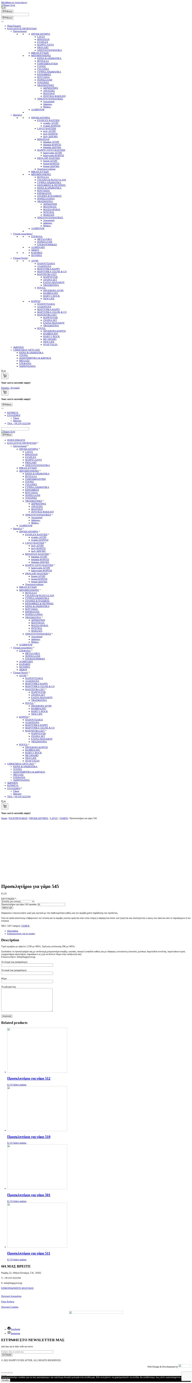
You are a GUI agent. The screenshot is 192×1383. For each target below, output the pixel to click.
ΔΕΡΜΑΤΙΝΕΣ (50, 88)
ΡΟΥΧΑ (41, 288)
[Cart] (4, 376)
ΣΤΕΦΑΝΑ (37, 236)
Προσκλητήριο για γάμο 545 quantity (19, 904)
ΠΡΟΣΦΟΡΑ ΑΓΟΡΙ (53, 290)
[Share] (5, 1372)
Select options (19, 1084)
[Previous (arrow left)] (2, 1375)
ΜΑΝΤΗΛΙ (49, 93)
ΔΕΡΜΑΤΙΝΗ (50, 204)
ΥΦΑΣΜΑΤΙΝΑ (51, 285)
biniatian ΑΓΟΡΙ (51, 142)
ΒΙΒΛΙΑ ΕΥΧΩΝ (40, 53)
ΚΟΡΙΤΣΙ (35, 301)
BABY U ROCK (51, 296)
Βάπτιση (17, 420)
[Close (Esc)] (2, 1372)
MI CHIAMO (50, 339)
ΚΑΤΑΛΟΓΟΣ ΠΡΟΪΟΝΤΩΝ (22, 28)
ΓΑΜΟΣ (64, 818)
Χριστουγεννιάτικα (46, 169)
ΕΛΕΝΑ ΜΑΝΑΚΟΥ (54, 282)
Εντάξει (5, 1380)
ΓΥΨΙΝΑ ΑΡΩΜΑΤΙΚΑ (49, 72)
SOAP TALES (50, 344)
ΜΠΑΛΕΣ (24, 360)
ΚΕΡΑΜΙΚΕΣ (44, 74)
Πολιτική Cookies (9, 1307)
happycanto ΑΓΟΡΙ (52, 153)
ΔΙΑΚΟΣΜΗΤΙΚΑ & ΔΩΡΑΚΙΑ (35, 358)
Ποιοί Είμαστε (14, 26)
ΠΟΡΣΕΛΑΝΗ (44, 80)
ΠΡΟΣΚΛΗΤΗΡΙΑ (40, 34)
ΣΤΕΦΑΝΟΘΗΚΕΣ (47, 244)
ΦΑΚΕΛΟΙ (48, 215)
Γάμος (16, 418)
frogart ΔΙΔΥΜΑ (51, 166)
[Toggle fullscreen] (8, 1372)
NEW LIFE (48, 298)
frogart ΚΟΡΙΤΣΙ (51, 163)
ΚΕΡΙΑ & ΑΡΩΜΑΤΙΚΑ (49, 58)
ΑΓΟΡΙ (34, 261)
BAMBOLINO (50, 293)
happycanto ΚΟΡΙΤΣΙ (53, 155)
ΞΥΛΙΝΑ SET (50, 320)
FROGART (43, 47)
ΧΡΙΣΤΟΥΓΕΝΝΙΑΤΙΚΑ (49, 50)
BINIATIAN (43, 39)
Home (4, 818)
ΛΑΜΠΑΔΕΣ (38, 247)
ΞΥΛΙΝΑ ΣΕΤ (50, 279)
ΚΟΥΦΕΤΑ (12, 412)
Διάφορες (47, 104)
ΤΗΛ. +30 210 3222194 (18, 423)
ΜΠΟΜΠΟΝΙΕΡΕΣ (41, 55)
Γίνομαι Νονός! (20, 258)
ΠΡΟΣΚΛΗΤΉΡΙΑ (38, 818)
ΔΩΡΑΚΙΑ (18, 347)
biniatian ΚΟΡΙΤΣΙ (52, 144)
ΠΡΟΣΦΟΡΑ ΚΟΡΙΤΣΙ (54, 331)
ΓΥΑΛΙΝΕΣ (43, 69)
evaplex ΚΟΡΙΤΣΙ (51, 126)
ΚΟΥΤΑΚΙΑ (43, 77)
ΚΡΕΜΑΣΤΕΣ (44, 193)
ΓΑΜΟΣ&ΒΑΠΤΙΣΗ (47, 63)
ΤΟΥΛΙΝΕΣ (43, 82)
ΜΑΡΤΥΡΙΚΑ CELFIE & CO (52, 271)
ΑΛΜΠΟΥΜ (37, 109)
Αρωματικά (48, 101)
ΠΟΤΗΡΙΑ (36, 255)
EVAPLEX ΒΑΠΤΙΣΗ (48, 120)
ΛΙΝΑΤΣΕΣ (49, 90)
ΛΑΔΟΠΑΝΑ (44, 266)
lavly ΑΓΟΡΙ (49, 131)
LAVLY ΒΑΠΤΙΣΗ (46, 128)
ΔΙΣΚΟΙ (35, 250)
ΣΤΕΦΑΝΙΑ (25, 363)
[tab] (99, 931)
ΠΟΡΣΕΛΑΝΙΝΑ (46, 198)
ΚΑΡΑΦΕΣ (36, 252)
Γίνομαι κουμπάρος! (23, 234)
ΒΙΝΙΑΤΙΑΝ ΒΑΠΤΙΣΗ (37, 554)
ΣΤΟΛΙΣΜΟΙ (13, 415)
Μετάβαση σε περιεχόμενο (14, 2)
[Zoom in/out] (11, 1372)
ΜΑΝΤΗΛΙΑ (50, 207)
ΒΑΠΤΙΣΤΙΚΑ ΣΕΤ (47, 274)
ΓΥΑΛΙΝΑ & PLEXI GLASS (51, 180)
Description (12, 931)
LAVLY (41, 36)
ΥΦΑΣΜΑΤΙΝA (45, 201)
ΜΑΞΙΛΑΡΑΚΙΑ (51, 209)
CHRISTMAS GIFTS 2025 (26, 350)
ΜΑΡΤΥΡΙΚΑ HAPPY (48, 269)
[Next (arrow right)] (5, 1375)
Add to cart (7, 908)
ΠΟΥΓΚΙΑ (48, 212)
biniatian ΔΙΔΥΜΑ (52, 147)
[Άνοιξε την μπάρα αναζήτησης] (3, 8)
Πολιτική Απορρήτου (11, 1296)
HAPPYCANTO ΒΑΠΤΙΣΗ (51, 150)
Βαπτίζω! (17, 115)
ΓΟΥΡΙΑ (41, 66)
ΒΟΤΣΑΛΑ (43, 61)
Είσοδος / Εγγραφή (10, 388)
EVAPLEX (42, 42)
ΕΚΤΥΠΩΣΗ (8, 898)
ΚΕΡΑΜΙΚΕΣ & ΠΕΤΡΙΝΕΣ (51, 185)
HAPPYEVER (50, 277)
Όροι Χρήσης (7, 1301)
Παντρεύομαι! (20, 31)
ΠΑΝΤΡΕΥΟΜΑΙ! (18, 818)
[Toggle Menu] (2, 21)
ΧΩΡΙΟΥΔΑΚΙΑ (27, 366)
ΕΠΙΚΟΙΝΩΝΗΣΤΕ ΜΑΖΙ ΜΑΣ (17, 1288)
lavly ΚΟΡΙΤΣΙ (50, 134)
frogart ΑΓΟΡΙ (50, 161)
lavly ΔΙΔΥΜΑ (50, 136)
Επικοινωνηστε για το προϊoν (21, 933)
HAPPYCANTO (45, 45)
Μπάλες (47, 107)
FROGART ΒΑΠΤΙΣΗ (48, 158)
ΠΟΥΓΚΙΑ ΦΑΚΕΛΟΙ (54, 96)
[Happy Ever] (8, 431)
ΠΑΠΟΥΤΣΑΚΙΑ (46, 263)
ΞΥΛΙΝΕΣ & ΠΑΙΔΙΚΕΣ (49, 196)
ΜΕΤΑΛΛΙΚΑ (44, 239)
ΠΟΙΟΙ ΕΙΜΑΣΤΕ (16, 440)
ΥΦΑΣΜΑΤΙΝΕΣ (45, 85)
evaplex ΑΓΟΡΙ (50, 123)
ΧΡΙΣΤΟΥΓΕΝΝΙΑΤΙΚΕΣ (50, 99)
